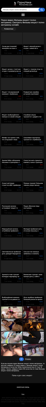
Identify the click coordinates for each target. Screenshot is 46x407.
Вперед (28, 359)
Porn (23, 394)
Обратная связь (23, 387)
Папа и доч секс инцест (22, 375)
